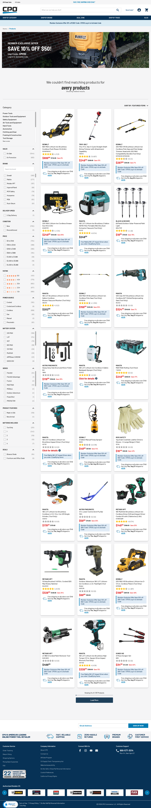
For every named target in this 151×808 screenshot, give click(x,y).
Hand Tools (7, 126)
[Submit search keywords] (117, 10)
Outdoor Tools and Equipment (14, 116)
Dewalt (45, 144)
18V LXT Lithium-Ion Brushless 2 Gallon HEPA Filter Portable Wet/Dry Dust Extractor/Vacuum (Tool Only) (94, 225)
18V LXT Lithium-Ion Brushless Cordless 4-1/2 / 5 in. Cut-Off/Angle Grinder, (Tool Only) (56, 514)
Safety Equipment (10, 119)
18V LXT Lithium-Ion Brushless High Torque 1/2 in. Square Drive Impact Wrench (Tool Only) (93, 658)
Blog (146, 18)
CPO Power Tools (7, 2)
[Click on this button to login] (139, 10)
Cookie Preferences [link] (47, 772)
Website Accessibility (48, 765)
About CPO (44, 750)
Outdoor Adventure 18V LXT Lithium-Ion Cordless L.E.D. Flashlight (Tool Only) (93, 583)
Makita (82, 221)
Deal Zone (81, 18)
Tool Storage (8, 138)
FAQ (4, 765)
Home (5, 29)
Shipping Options (9, 758)
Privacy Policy (34, 803)
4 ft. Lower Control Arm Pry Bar (91, 512)
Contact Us (44, 754)
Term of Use (23, 803)
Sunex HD (120, 653)
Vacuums (6, 141)
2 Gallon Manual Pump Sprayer (90, 440)
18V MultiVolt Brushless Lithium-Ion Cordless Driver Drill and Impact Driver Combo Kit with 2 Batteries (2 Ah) (130, 514)
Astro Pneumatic (49, 365)
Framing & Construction (12, 135)
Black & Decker (123, 221)
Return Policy (7, 754)
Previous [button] (4, 792)
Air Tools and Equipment (12, 123)
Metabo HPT (121, 509)
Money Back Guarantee (10, 762)
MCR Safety (121, 437)
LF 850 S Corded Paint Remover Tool (56, 656)
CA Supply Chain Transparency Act (52, 761)
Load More (94, 700)
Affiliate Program (46, 758)
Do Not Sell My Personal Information (53, 803)
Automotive (7, 129)
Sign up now (138, 726)
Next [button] (147, 792)
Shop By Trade (114, 18)
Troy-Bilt (83, 144)
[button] (19, 149)
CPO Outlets (17, 2)
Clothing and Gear (10, 132)
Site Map (23, 805)
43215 (50, 175)
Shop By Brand (46, 18)
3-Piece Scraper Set (123, 656)
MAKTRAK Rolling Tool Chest (127, 368)
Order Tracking (8, 750)
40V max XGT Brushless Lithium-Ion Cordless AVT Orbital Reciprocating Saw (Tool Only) (130, 298)
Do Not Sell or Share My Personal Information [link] (56, 769)
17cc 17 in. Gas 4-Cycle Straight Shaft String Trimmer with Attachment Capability (93, 149)
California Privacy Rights (49, 776)
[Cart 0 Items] (146, 9)
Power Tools (7, 113)
